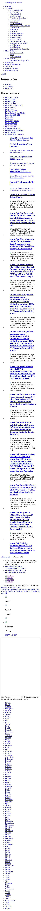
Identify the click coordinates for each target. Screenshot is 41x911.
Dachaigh (8, 6)
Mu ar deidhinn (10, 51)
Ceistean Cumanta (11, 68)
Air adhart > (7, 557)
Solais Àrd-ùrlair (15, 37)
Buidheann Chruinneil (13, 64)
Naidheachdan (10, 59)
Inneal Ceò (13, 31)
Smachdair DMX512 (17, 28)
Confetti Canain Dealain (13, 591)
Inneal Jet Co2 (15, 20)
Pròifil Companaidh (16, 53)
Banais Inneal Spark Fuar (9, 589)
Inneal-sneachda (15, 39)
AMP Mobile (15, 587)
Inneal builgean (15, 45)
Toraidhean (9, 8)
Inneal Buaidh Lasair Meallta (20, 26)
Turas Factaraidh (15, 57)
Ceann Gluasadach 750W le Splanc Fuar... (22, 196)
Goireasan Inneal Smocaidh (19, 49)
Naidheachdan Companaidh (19, 60)
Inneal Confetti (15, 12)
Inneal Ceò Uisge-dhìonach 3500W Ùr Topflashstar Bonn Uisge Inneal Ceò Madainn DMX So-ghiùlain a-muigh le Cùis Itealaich (22, 244)
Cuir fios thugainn (11, 70)
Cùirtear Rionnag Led (17, 41)
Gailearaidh (9, 62)
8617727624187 (11, 635)
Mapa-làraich (5, 587)
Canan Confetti (24, 589)
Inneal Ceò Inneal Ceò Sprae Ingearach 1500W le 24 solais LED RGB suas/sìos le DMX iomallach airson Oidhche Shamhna (23, 490)
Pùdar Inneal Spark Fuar (18, 18)
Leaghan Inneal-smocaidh (18, 43)
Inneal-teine (14, 29)
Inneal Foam (14, 22)
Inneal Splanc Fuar (16, 10)
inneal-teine (27, 591)
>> (12, 557)
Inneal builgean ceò (16, 33)
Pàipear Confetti (15, 14)
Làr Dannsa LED (16, 24)
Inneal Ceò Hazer (16, 35)
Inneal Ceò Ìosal (15, 16)
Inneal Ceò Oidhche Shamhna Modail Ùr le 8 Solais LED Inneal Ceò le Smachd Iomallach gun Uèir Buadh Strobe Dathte (22, 548)
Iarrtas (12, 55)
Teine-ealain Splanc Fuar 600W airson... (21, 158)
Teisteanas (8, 66)
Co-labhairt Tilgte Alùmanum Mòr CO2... (20, 170)
